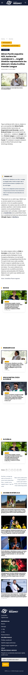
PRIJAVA (5, 664)
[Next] (26, 302)
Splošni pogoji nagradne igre (9, 645)
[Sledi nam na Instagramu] (2, 648)
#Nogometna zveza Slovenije (11, 45)
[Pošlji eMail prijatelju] (15, 470)
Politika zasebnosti (6, 640)
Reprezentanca (5, 634)
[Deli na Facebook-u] (9, 470)
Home (3, 39)
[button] (2, 3)
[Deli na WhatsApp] (6, 470)
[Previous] (1, 302)
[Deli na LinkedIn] (20, 470)
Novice (11, 39)
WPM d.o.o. (7, 671)
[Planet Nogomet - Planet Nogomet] (14, 3)
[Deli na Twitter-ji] (12, 470)
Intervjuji (3, 626)
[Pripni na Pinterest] (17, 470)
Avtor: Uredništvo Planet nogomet (10, 278)
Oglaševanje (4, 617)
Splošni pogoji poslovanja (8, 642)
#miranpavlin (6, 42)
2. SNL (3, 632)
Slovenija (5, 50)
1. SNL (3, 629)
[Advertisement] (14, 22)
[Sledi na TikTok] (4, 648)
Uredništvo (4, 615)
